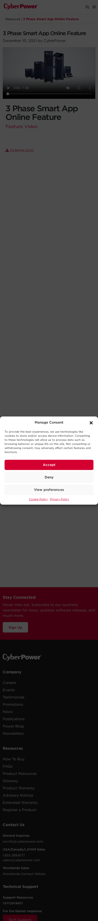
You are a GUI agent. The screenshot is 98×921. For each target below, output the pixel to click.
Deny (49, 477)
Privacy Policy (59, 499)
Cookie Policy (38, 499)
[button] (91, 422)
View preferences (49, 490)
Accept (49, 465)
